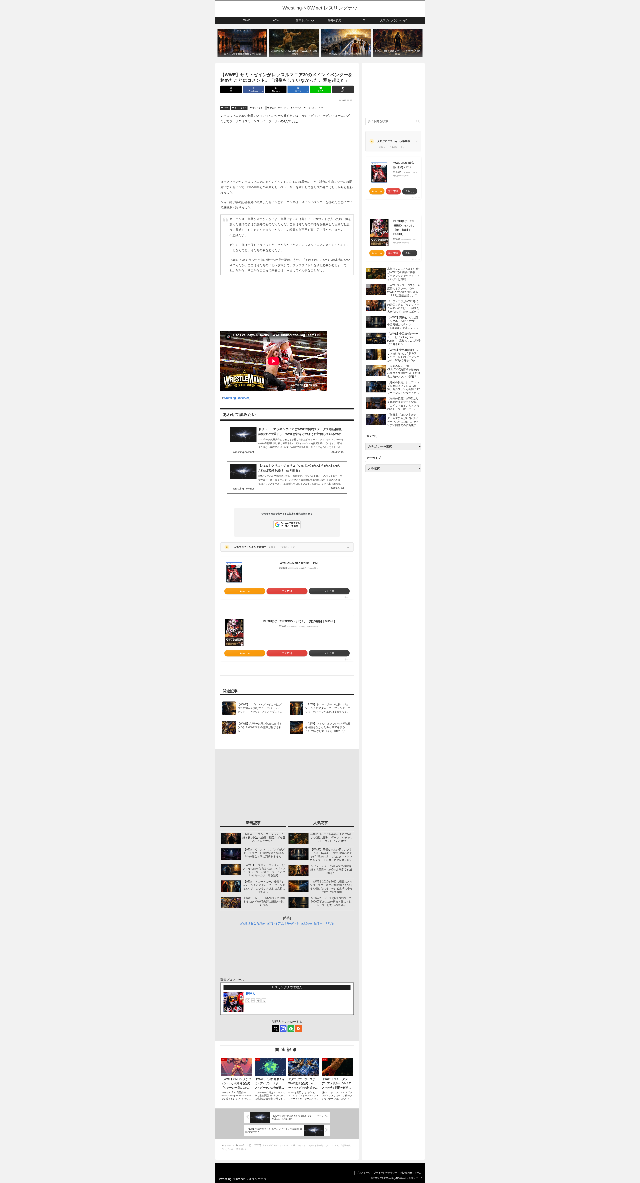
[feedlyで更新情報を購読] (258, 1000)
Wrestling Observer (236, 398)
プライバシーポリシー (385, 1172)
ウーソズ (297, 108)
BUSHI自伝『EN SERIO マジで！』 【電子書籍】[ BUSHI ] (299, 621)
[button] (343, 89)
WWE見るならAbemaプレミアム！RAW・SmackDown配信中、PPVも (287, 923)
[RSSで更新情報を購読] (264, 1000)
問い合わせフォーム (411, 1172)
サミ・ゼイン (258, 108)
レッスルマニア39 (314, 108)
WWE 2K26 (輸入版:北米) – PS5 (299, 563)
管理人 (251, 993)
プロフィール (363, 1172)
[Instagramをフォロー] (253, 1000)
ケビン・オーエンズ (279, 108)
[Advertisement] (287, 151)
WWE (226, 108)
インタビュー (240, 108)
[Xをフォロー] (248, 1000)
